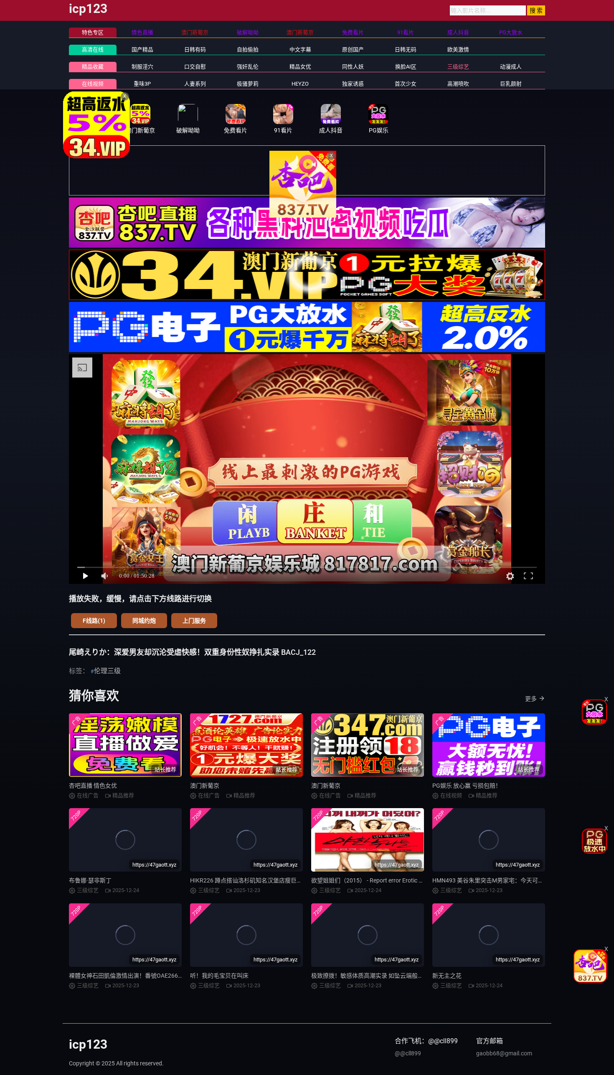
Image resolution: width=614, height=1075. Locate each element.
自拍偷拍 (248, 49)
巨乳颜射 (511, 84)
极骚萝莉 (248, 84)
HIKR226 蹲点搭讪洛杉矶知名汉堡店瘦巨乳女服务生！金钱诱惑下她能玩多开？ (293, 880)
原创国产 (353, 49)
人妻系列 (195, 84)
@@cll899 (408, 1053)
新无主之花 (447, 975)
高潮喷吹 (458, 84)
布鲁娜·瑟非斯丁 (90, 880)
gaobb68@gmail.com (504, 1053)
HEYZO (300, 84)
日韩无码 (405, 49)
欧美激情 (458, 49)
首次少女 (405, 84)
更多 (531, 698)
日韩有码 (195, 49)
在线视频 (93, 84)
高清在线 (93, 49)
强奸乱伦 (248, 66)
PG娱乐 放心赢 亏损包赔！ (466, 785)
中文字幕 (300, 49)
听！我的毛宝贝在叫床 (219, 975)
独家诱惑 (353, 84)
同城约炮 (144, 620)
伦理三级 (107, 671)
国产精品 (142, 49)
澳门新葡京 (204, 785)
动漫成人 (511, 66)
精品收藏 (93, 66)
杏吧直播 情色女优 (93, 785)
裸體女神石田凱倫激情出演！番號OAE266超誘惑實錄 (138, 975)
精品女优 (300, 66)
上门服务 (194, 620)
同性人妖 (353, 66)
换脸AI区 (405, 66)
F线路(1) (94, 620)
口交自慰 (195, 66)
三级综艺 (458, 66)
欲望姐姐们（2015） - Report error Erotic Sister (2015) (381, 880)
